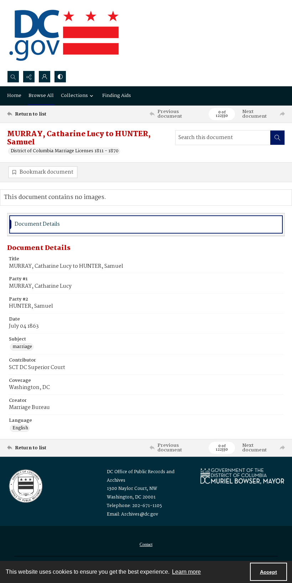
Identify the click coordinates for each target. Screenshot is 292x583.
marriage (22, 347)
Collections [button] (74, 95)
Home (14, 95)
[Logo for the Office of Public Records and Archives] (25, 485)
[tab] (146, 224)
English (20, 428)
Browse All (41, 95)
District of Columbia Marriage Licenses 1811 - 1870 (65, 151)
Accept (268, 572)
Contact (146, 544)
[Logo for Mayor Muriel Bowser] (242, 475)
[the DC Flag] (64, 35)
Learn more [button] (186, 572)
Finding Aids (116, 95)
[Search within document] (277, 138)
